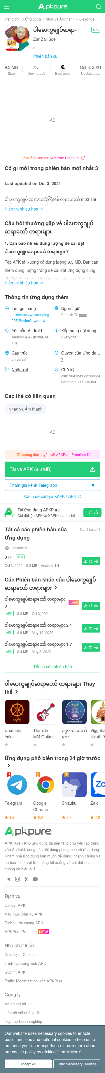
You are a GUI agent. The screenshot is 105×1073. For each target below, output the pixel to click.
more (83, 315)
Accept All (28, 1063)
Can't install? (90, 529)
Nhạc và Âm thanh (60, 18)
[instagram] (17, 879)
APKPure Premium (21, 931)
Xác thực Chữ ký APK (24, 914)
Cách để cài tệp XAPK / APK (50, 496)
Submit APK (15, 972)
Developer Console (20, 954)
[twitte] (26, 879)
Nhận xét (20, 369)
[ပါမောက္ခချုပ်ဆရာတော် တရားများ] (17, 38)
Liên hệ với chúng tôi (22, 1012)
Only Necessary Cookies (77, 1063)
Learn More (69, 1052)
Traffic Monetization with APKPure (33, 981)
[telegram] (8, 879)
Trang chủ (12, 18)
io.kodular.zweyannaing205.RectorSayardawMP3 (31, 317)
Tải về (92, 512)
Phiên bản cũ (45, 56)
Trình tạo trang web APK (25, 963)
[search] (98, 6)
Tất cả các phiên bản (52, 666)
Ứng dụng (33, 18)
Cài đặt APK (15, 905)
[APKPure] (52, 6)
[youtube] (35, 879)
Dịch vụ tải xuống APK (24, 922)
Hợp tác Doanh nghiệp (23, 1021)
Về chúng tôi (15, 1003)
